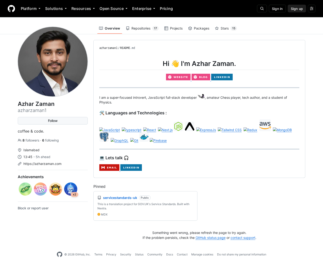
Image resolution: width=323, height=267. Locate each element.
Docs (169, 254)
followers (31, 140)
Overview (112, 28)
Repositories (144, 28)
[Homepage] (11, 8)
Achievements (31, 176)
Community (154, 254)
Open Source (112, 8)
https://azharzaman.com (42, 164)
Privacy (111, 254)
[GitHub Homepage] (59, 254)
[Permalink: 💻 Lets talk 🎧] (96, 158)
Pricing (166, 8)
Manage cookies (202, 254)
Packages (201, 28)
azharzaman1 (108, 48)
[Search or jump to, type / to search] (262, 8)
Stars (228, 28)
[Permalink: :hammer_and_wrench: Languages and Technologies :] (96, 113)
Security (125, 254)
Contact (182, 254)
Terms (98, 254)
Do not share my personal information (241, 254)
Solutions (54, 8)
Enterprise (141, 8)
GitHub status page (211, 238)
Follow (53, 121)
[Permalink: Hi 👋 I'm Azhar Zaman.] (96, 63)
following (50, 140)
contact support (243, 238)
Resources (81, 8)
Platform (29, 8)
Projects (176, 28)
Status (139, 254)
